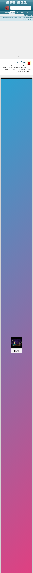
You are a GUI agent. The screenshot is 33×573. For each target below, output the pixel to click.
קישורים (7, 12)
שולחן (31, 19)
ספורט (15, 17)
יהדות (26, 12)
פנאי (17, 12)
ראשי (31, 12)
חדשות (22, 12)
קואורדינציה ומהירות (8, 17)
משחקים (12, 12)
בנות (28, 19)
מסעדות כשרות (28, 15)
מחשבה (19, 17)
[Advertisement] (16, 38)
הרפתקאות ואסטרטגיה (28, 17)
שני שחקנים (23, 19)
